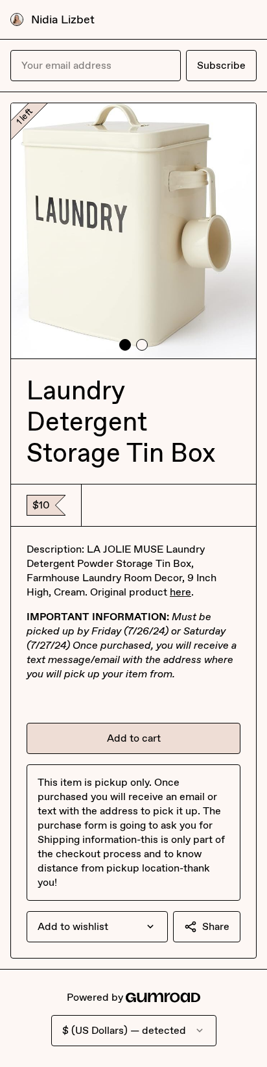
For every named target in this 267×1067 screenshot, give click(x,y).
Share (215, 926)
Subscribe (221, 65)
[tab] (125, 345)
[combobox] (97, 926)
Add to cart (134, 738)
